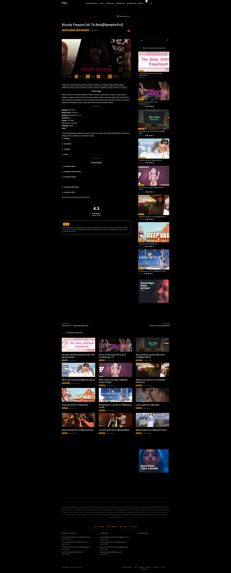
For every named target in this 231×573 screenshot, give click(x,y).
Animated (79, 84)
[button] (159, 3)
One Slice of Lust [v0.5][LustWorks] (159, 326)
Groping (105, 84)
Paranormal (83, 87)
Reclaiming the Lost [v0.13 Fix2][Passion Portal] (152, 271)
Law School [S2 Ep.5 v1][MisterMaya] (114, 430)
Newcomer (141, 185)
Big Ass (85, 84)
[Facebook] (96, 526)
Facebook (101, 526)
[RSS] (121, 526)
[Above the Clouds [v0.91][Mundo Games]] (153, 149)
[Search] (167, 40)
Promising (72, 30)
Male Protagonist (119, 84)
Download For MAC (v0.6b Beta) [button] (72, 171)
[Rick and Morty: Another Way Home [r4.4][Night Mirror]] (153, 119)
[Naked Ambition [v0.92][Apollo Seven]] (152, 420)
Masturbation (65, 87)
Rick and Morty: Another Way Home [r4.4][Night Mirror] (150, 355)
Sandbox (90, 87)
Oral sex (77, 87)
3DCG (68, 84)
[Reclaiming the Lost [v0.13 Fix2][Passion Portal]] (153, 259)
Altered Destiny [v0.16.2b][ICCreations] (77, 430)
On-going (65, 30)
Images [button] (66, 154)
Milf (72, 87)
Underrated (85, 30)
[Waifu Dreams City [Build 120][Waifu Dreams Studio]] (153, 176)
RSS (125, 526)
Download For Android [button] (70, 177)
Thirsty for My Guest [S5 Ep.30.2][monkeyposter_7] (148, 103)
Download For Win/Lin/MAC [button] (71, 187)
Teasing (110, 87)
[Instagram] (108, 526)
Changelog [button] (67, 149)
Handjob (111, 84)
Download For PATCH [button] (69, 192)
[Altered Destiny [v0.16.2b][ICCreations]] (78, 420)
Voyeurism (124, 87)
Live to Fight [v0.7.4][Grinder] (147, 405)
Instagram (114, 526)
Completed (141, 128)
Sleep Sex (96, 87)
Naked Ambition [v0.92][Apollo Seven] (151, 430)
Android (73, 84)
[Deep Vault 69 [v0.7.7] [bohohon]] (153, 232)
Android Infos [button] (67, 144)
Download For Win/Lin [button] (70, 166)
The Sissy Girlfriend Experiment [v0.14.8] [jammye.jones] (78, 355)
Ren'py (78, 30)
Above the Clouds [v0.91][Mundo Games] (150, 160)
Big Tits (91, 84)
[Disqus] (96, 471)
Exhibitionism (98, 84)
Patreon (79, 115)
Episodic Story (142, 157)
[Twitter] (130, 526)
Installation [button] (67, 139)
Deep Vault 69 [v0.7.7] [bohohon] (148, 244)
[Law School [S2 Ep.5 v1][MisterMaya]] (115, 420)
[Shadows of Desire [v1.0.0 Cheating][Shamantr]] (153, 205)
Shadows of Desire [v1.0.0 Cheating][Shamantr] (152, 217)
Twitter (135, 526)
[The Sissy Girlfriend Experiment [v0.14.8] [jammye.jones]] (153, 62)
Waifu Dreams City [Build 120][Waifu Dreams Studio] (113, 381)
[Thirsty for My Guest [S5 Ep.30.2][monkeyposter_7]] (153, 90)
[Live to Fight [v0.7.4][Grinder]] (152, 395)
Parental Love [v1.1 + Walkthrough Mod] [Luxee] (75, 326)
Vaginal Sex (116, 87)
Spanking (103, 87)
